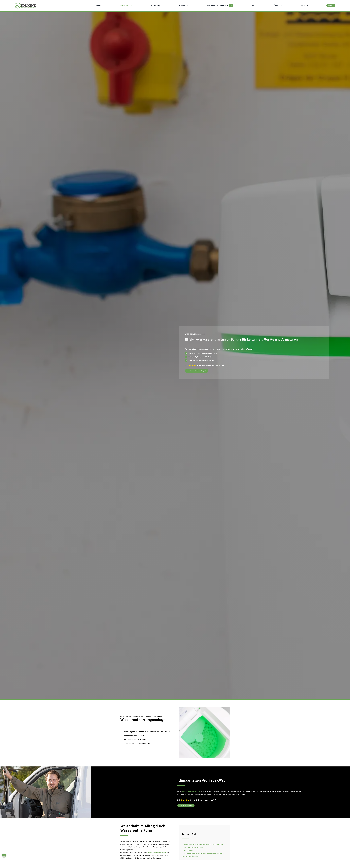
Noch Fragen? (189, 850)
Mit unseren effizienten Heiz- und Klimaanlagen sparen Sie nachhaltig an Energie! (203, 855)
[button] (4, 856)
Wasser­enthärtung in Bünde (193, 847)
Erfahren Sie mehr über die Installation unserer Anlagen (203, 844)
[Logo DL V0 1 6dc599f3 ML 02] (25, 3)
